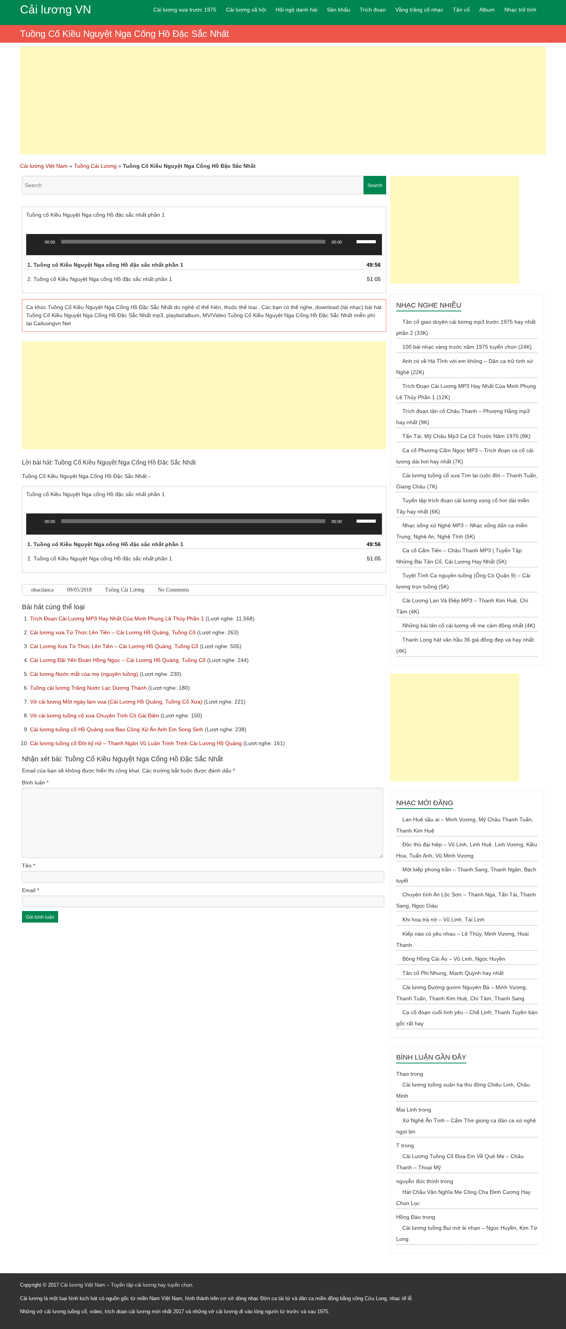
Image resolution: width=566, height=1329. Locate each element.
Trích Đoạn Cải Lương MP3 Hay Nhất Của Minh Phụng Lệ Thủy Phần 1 (118, 618)
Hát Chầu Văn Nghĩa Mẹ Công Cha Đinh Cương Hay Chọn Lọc (463, 1197)
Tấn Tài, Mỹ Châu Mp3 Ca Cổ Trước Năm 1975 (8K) (466, 436)
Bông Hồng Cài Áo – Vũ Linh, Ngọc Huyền (453, 959)
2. (99, 279)
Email (30, 890)
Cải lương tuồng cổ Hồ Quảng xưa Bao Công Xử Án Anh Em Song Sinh (117, 729)
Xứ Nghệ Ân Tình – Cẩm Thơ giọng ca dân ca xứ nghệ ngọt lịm (466, 1126)
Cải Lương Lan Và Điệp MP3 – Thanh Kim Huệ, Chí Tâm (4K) (462, 606)
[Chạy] (36, 242)
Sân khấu (338, 10)
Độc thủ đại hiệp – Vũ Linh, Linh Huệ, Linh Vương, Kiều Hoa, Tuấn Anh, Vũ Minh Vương (466, 850)
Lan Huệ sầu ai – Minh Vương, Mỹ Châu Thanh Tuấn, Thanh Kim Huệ (464, 825)
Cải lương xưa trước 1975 (184, 10)
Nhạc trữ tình (520, 10)
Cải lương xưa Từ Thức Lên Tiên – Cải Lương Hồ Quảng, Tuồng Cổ (113, 632)
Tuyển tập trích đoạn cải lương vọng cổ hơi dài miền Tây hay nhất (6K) (462, 506)
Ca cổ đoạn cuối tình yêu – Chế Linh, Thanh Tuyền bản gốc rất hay (467, 1017)
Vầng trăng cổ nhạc (419, 10)
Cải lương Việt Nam (44, 166)
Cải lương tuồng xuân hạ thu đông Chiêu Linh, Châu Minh (463, 1090)
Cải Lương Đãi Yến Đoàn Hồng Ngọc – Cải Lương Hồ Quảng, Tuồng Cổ (118, 660)
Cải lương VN (55, 9)
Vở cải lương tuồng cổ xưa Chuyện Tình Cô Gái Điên (95, 715)
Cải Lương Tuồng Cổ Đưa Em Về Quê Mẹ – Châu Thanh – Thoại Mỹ (460, 1161)
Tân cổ (461, 10)
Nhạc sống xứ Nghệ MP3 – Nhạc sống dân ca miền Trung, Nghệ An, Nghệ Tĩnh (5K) (461, 531)
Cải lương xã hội (246, 10)
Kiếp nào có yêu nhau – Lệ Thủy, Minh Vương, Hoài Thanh (462, 939)
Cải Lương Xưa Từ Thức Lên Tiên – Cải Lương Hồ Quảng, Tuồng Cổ (115, 646)
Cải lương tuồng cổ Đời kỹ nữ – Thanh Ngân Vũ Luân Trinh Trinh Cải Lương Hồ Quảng (136, 743)
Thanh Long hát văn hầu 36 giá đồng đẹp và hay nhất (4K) (465, 645)
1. (105, 265)
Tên (28, 866)
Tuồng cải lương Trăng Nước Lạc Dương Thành (89, 688)
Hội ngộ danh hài (296, 10)
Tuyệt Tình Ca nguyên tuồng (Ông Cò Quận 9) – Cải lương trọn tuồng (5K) (463, 581)
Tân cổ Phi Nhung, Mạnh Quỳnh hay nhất (453, 973)
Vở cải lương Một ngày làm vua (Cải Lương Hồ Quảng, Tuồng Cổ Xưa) (117, 702)
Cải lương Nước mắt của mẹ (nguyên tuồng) (85, 674)
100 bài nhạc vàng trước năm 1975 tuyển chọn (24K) (467, 347)
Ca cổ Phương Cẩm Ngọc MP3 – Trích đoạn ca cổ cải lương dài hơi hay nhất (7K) (464, 456)
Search (374, 185)
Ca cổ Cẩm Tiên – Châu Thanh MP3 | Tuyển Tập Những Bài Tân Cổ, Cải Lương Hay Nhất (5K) (459, 556)
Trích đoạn (373, 10)
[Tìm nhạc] (204, 185)
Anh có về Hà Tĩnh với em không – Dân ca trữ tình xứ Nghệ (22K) (464, 366)
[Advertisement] (283, 100)
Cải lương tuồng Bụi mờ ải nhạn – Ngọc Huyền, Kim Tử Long (466, 1233)
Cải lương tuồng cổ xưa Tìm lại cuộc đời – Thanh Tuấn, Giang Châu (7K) (467, 481)
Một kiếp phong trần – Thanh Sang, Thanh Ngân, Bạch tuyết (466, 875)
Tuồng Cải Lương (95, 166)
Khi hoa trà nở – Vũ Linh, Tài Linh (443, 919)
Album (487, 10)
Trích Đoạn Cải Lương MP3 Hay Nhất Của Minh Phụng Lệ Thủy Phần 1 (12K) (466, 391)
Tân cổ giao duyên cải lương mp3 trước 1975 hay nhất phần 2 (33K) (466, 327)
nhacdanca (42, 590)
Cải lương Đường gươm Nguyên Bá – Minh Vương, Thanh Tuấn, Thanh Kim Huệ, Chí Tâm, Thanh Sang (461, 992)
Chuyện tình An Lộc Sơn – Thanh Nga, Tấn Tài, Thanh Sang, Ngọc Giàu (466, 900)
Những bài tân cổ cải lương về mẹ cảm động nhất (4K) (468, 625)
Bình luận (35, 782)
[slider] (367, 241)
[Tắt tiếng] (350, 242)
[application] (204, 247)
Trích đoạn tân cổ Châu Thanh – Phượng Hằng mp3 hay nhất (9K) (463, 416)
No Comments (173, 590)
